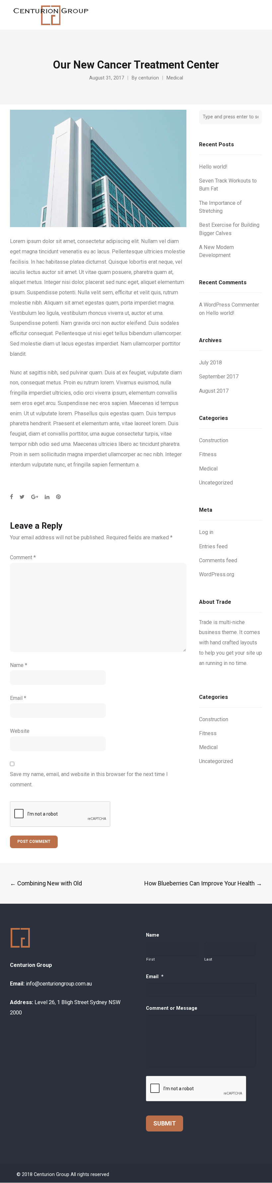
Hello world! (213, 167)
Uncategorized (216, 482)
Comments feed (218, 560)
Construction (213, 440)
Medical (175, 78)
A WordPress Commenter (229, 305)
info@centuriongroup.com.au (59, 984)
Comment (23, 557)
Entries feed (213, 546)
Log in (206, 532)
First (150, 959)
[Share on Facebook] (11, 497)
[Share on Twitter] (22, 497)
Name (18, 665)
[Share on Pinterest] (58, 497)
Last (208, 959)
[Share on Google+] (34, 497)
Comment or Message (171, 1008)
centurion (148, 78)
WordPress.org (216, 574)
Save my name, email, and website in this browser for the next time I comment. (89, 779)
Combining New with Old (46, 883)
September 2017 (218, 376)
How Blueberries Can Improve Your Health (203, 883)
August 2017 (214, 391)
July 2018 (210, 362)
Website (20, 731)
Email (18, 698)
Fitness (208, 454)
